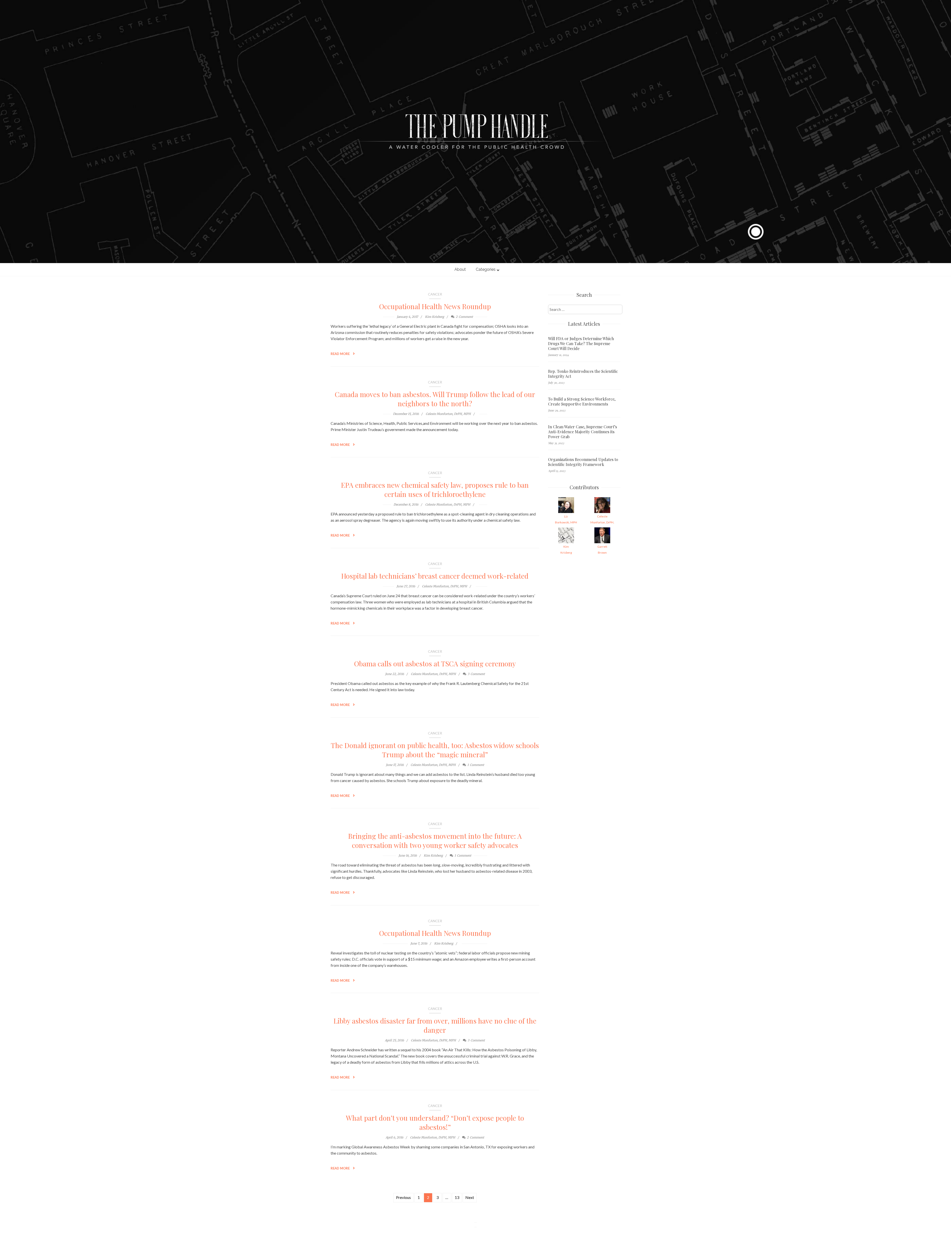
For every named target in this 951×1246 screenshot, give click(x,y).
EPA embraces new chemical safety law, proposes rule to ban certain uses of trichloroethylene (435, 489)
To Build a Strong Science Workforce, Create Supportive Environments (581, 401)
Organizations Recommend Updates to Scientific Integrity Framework (583, 462)
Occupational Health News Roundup (435, 306)
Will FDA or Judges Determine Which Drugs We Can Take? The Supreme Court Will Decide (581, 343)
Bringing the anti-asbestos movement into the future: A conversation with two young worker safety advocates (435, 840)
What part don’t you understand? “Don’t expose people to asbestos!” (435, 1122)
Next (469, 1197)
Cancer (435, 294)
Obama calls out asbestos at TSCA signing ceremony (435, 663)
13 (457, 1197)
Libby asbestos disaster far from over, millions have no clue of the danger (435, 1025)
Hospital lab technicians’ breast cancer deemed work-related (434, 575)
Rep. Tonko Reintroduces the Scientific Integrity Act (583, 374)
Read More (340, 354)
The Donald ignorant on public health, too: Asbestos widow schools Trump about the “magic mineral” (435, 750)
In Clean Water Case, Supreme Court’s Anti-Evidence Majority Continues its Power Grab (582, 431)
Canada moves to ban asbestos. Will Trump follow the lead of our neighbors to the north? (435, 399)
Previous (403, 1197)
